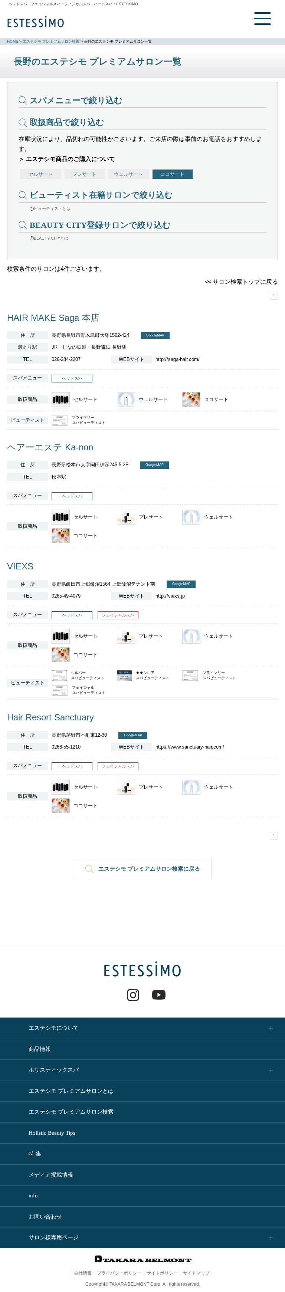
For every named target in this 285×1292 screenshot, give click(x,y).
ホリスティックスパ (54, 1070)
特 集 (35, 1154)
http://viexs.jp (170, 596)
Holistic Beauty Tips (52, 1133)
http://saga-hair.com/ (177, 359)
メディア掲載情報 (51, 1175)
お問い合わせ (45, 1217)
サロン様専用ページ (54, 1237)
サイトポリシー (162, 1273)
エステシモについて (54, 1028)
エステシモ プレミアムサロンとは (71, 1091)
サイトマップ (196, 1273)
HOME (12, 41)
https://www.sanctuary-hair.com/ (189, 747)
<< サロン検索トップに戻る (241, 282)
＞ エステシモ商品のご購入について (67, 159)
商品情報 (40, 1049)
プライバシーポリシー (119, 1273)
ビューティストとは (52, 208)
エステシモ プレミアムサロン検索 (51, 41)
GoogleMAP (155, 335)
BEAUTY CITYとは (51, 238)
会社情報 (83, 1273)
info (33, 1196)
